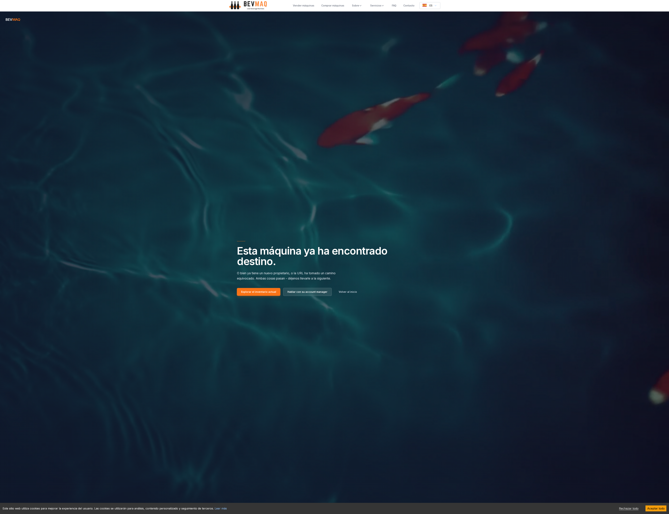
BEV (13, 19)
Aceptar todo (656, 508)
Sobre (355, 5)
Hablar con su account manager (307, 291)
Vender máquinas (303, 5)
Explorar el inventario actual (258, 291)
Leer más (221, 508)
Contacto (408, 5)
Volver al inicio (348, 291)
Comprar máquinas (332, 5)
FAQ (394, 5)
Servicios (375, 5)
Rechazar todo (629, 508)
